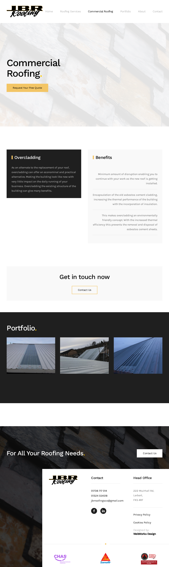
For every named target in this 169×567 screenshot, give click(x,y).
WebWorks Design (144, 533)
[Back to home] (25, 11)
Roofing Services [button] (70, 11)
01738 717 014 (99, 490)
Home (49, 11)
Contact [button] (157, 11)
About (141, 11)
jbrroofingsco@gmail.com (107, 500)
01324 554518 (99, 495)
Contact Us (84, 290)
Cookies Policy (142, 522)
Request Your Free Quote (27, 87)
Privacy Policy (141, 514)
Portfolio (125, 11)
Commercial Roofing (100, 11)
